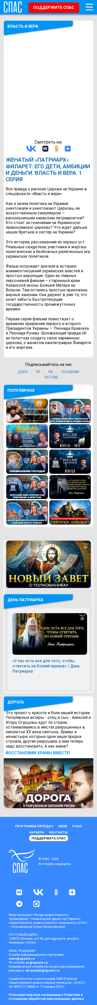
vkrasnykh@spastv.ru (42, 970)
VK (38, 372)
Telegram (70, 372)
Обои (62, 826)
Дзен (23, 372)
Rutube (51, 377)
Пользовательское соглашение (35, 995)
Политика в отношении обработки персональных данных (46, 997)
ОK (50, 372)
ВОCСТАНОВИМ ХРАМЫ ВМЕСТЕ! (38, 753)
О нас (77, 826)
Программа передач (34, 826)
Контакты (58, 832)
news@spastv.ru (22, 958)
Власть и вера (22, 26)
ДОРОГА (15, 702)
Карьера (36, 832)
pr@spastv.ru (37, 962)
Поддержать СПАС (49, 838)
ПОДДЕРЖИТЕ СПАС (53, 7)
